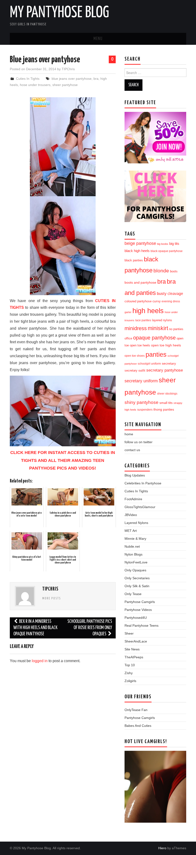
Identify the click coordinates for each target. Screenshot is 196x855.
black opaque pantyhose (167, 250)
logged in (40, 661)
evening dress (171, 301)
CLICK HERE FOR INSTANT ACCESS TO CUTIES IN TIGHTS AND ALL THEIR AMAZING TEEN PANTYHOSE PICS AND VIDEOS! (62, 460)
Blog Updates (135, 475)
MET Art (131, 531)
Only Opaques (135, 570)
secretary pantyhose (164, 370)
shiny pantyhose (141, 402)
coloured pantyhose (138, 301)
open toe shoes (135, 355)
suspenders (144, 409)
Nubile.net (132, 546)
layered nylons (162, 320)
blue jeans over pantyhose (72, 78)
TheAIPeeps (134, 657)
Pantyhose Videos (138, 610)
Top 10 (130, 665)
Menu (98, 39)
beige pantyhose (140, 243)
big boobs (162, 243)
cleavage (175, 293)
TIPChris (68, 69)
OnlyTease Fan (136, 710)
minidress (136, 328)
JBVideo (131, 515)
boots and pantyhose (140, 282)
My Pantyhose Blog (59, 13)
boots (174, 271)
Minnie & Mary (135, 538)
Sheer (129, 633)
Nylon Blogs (133, 554)
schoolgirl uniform (149, 363)
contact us (132, 450)
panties (156, 354)
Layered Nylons (136, 523)
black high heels (137, 251)
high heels (148, 311)
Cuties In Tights (27, 78)
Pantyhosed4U (136, 618)
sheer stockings (167, 393)
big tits (174, 244)
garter (128, 312)
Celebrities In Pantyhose (143, 483)
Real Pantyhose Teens (141, 625)
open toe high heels (166, 345)
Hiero (162, 848)
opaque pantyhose (154, 338)
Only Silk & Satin (137, 586)
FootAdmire (133, 499)
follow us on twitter (138, 442)
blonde (161, 270)
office (128, 338)
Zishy (129, 673)
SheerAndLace (136, 641)
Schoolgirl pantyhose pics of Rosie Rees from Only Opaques (89, 627)
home (129, 434)
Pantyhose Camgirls (140, 602)
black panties (134, 260)
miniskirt (158, 328)
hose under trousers (35, 85)
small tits (166, 403)
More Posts (51, 598)
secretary (169, 363)
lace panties (143, 320)
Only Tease (133, 594)
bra (95, 78)
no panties (176, 329)
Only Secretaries (137, 578)
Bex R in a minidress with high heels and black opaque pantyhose (35, 627)
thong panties (163, 409)
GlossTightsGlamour (140, 507)
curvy (156, 301)
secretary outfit (135, 370)
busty (162, 293)
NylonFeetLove (136, 562)
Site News (132, 649)
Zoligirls (130, 681)
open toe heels (140, 345)
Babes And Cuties (138, 726)
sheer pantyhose (65, 85)
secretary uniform (141, 381)
